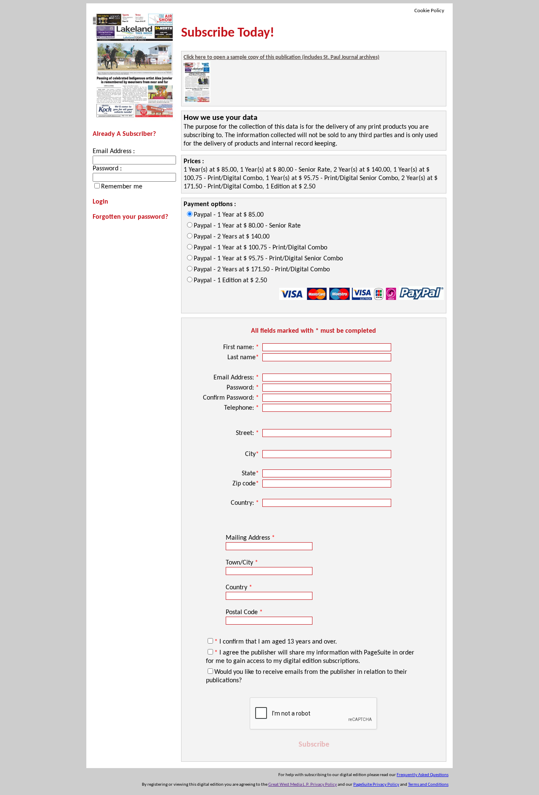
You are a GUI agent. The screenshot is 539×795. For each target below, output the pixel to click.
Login (100, 202)
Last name (243, 357)
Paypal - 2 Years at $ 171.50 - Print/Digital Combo (262, 269)
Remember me (121, 186)
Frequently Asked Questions (422, 775)
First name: (241, 347)
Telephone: (241, 408)
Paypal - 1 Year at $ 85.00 (229, 215)
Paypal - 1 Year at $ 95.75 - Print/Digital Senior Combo (268, 258)
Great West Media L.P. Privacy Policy (302, 784)
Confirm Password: (231, 398)
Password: (243, 387)
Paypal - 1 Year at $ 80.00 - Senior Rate (247, 226)
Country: (245, 503)
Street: (247, 433)
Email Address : (114, 151)
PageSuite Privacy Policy (376, 784)
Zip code (245, 483)
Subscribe (314, 745)
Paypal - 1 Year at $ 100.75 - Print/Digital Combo (260, 247)
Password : (107, 168)
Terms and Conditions (428, 784)
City (252, 454)
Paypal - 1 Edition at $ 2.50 (230, 280)
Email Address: (236, 377)
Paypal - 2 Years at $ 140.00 (232, 236)
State (250, 473)
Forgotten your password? (130, 217)
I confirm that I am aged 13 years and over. (275, 642)
